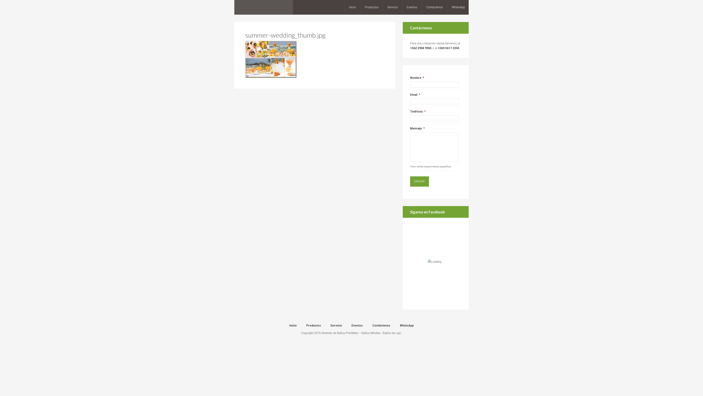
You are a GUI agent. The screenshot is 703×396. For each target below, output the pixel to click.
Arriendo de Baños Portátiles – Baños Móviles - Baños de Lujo (361, 333)
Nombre (417, 78)
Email (415, 94)
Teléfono (418, 111)
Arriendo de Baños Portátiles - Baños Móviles (263, 7)
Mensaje (417, 128)
